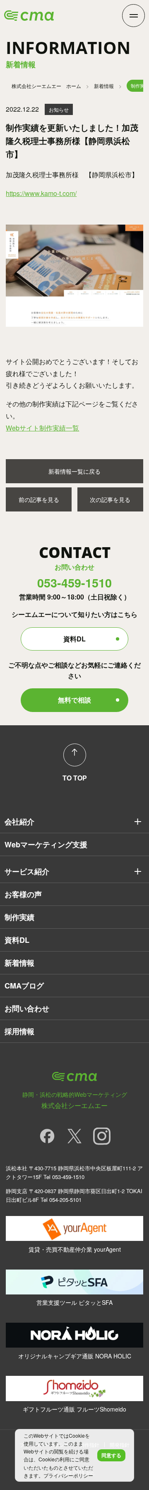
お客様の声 (23, 894)
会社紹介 (19, 821)
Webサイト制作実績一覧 (42, 428)
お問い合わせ (27, 1008)
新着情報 (104, 85)
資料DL (74, 638)
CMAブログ (24, 985)
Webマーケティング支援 (46, 844)
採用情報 (19, 1031)
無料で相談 (74, 700)
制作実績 (19, 917)
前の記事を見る (39, 499)
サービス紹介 (27, 871)
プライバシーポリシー (68, 1475)
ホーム (46, 85)
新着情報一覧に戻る (74, 471)
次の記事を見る (110, 499)
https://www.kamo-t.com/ (41, 193)
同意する (111, 1455)
